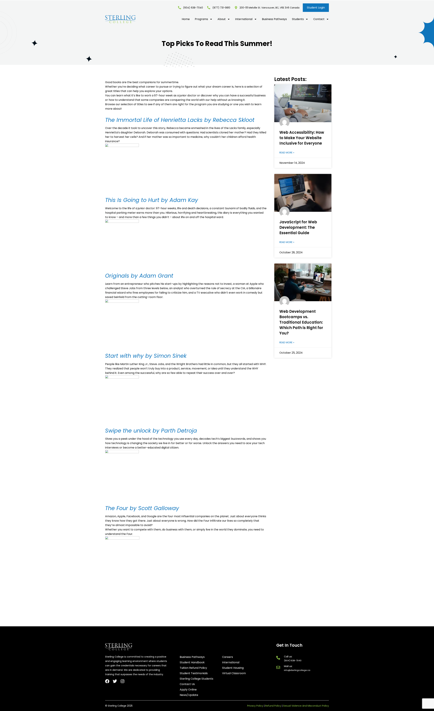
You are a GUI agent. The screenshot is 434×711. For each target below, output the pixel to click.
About (222, 19)
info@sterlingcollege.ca (297, 670)
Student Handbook (192, 662)
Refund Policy (273, 705)
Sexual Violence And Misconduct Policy (306, 705)
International (243, 19)
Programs (201, 19)
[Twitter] (115, 681)
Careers (227, 657)
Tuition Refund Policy (193, 668)
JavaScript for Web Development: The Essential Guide (298, 227)
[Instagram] (122, 681)
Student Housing (233, 668)
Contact (318, 19)
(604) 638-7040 (292, 660)
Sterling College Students (196, 679)
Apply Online (188, 689)
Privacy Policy (255, 705)
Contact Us (187, 684)
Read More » (286, 152)
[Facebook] (107, 681)
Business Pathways (274, 19)
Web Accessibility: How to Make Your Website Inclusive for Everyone (301, 138)
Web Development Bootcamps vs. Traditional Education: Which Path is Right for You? (301, 322)
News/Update (189, 695)
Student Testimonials (194, 673)
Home (186, 19)
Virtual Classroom (234, 673)
